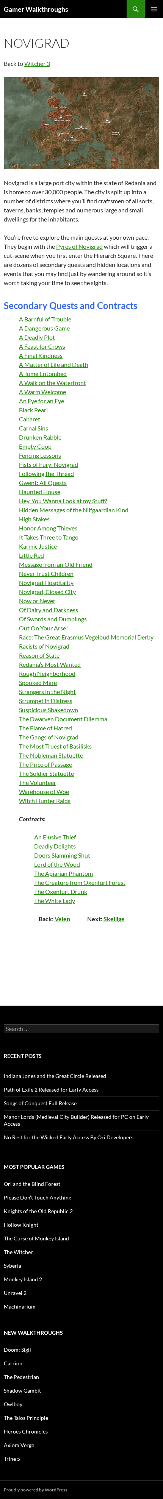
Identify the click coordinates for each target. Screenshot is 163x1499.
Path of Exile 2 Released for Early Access (51, 1089)
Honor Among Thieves (48, 528)
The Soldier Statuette (46, 773)
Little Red (31, 555)
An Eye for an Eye (41, 400)
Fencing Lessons (40, 455)
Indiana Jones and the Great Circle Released (55, 1076)
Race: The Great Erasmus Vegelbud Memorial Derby (86, 637)
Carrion (13, 1363)
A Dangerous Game (44, 328)
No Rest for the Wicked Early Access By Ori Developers (68, 1137)
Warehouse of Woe (44, 791)
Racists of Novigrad (44, 646)
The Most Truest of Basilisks (55, 746)
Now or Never (37, 600)
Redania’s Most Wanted (50, 664)
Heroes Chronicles (26, 1431)
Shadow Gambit (22, 1390)
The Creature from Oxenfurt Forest (79, 882)
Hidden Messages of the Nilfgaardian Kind (74, 509)
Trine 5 (12, 1458)
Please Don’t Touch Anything (37, 1197)
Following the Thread (46, 473)
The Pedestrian (21, 1377)
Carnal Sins (33, 428)
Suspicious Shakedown (48, 709)
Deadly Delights (55, 846)
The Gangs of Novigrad (48, 737)
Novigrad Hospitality (46, 582)
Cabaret (29, 419)
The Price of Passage (45, 764)
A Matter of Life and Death (53, 364)
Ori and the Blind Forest (32, 1184)
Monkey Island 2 (23, 1279)
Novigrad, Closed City (47, 591)
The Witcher (18, 1252)
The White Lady (54, 900)
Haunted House (39, 491)
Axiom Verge (19, 1445)
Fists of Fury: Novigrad (48, 464)
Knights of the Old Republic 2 (38, 1211)
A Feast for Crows (42, 346)
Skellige (114, 918)
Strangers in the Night (47, 691)
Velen (62, 918)
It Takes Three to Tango (48, 537)
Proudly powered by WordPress (35, 1490)
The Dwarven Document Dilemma (63, 718)
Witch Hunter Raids (45, 800)
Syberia (12, 1265)
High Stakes (34, 519)
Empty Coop (35, 446)
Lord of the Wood (57, 864)
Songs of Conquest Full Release (40, 1103)
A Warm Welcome (42, 391)
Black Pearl (33, 409)
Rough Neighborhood (47, 673)
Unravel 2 (15, 1293)
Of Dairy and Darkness (48, 609)
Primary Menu (154, 9)
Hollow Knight (21, 1224)
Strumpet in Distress (45, 700)
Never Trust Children (46, 573)
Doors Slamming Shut (62, 855)
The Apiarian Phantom (63, 873)
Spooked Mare (38, 682)
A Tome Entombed (43, 373)
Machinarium (20, 1306)
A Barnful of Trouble (45, 319)
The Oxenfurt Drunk (60, 891)
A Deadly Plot (37, 337)
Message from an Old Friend (55, 564)
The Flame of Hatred (45, 728)
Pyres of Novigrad (79, 246)
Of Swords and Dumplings (53, 618)
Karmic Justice (38, 546)
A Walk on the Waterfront (52, 382)
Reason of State (39, 655)
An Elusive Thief (55, 837)
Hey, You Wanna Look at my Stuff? (63, 500)
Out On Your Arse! (43, 628)
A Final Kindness (41, 355)
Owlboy (13, 1404)
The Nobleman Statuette (51, 755)
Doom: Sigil (17, 1349)
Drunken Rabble (40, 437)
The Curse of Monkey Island (36, 1238)
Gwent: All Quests (43, 482)
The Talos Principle (26, 1418)
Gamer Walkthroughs (36, 9)
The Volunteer (37, 782)
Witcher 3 (37, 63)
